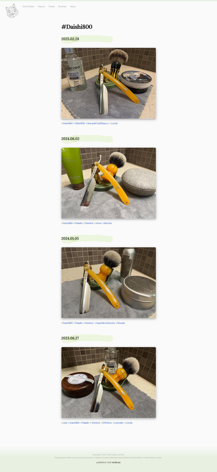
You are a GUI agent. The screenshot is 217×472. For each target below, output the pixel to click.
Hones (52, 6)
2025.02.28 (70, 39)
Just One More (12, 6)
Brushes (62, 6)
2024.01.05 (70, 238)
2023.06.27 (70, 338)
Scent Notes (28, 6)
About (73, 6)
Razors (41, 6)
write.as (116, 462)
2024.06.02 (70, 138)
